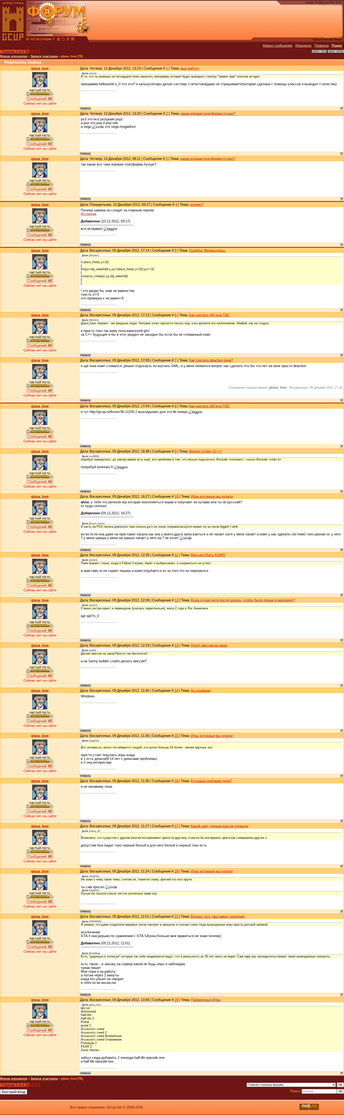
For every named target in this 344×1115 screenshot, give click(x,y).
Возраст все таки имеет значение (218, 916)
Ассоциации (200, 690)
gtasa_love (40, 68)
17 (176, 826)
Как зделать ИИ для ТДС (209, 315)
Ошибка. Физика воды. (207, 250)
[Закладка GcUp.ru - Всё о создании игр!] (63, 40)
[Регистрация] (40, 40)
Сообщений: (40, 99)
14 (176, 690)
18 (176, 871)
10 (176, 496)
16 (176, 781)
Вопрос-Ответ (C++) (205, 451)
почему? (196, 204)
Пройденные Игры (205, 1000)
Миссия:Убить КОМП (208, 555)
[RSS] (72, 40)
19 (176, 916)
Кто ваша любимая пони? (211, 781)
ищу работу (189, 68)
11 (176, 555)
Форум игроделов (13, 56)
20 (176, 1000)
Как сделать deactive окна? (211, 360)
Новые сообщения (277, 46)
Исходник (88, 214)
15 (176, 736)
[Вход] (53, 40)
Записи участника (44, 56)
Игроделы (303, 46)
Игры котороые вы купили (212, 496)
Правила (322, 46)
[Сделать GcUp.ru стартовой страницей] (58, 40)
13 (176, 645)
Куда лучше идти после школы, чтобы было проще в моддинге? (243, 600)
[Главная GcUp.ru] (13, 40)
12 (176, 600)
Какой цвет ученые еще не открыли (219, 826)
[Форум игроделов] (28, 40)
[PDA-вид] (68, 40)
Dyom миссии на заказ (209, 645)
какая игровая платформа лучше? (207, 113)
